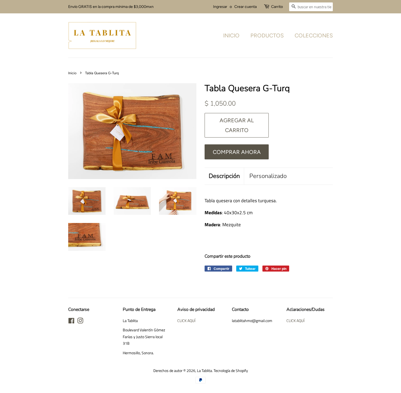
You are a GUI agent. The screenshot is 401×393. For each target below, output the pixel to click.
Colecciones (314, 35)
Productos (267, 35)
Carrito (277, 6)
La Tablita (204, 371)
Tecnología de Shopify (231, 371)
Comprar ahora (237, 152)
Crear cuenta (245, 6)
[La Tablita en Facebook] (71, 322)
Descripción (224, 176)
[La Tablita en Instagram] (80, 322)
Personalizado (268, 176)
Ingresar (220, 6)
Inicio (231, 35)
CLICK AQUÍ (186, 321)
